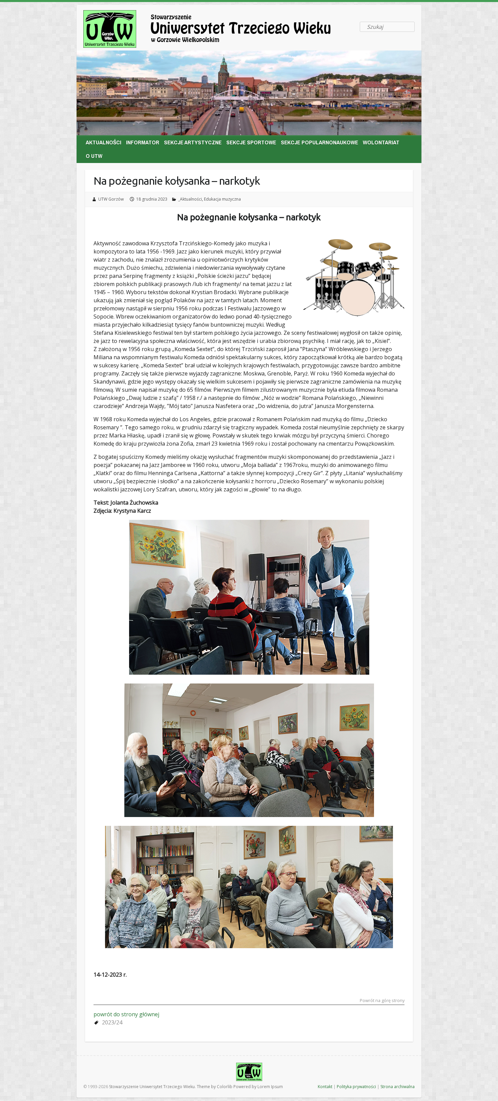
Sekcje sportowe (251, 142)
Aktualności (103, 142)
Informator (142, 142)
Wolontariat (381, 142)
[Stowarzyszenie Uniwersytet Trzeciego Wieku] (218, 30)
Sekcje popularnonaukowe (319, 142)
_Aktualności (190, 199)
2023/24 (112, 1022)
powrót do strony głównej (126, 1014)
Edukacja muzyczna (222, 199)
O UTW (94, 156)
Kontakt (325, 1086)
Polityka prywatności (356, 1086)
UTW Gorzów (111, 199)
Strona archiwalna (397, 1086)
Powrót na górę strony (382, 1000)
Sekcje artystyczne (193, 142)
